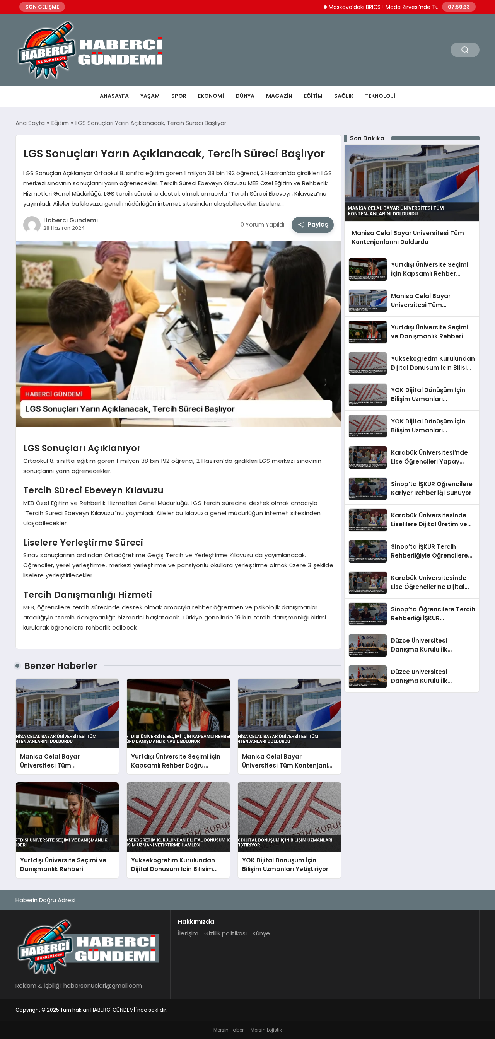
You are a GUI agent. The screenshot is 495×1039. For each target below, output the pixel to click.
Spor (178, 96)
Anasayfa (114, 96)
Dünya (245, 96)
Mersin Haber (228, 1030)
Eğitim (313, 96)
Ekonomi (211, 96)
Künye (261, 933)
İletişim (188, 933)
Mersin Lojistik (266, 1030)
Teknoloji (380, 96)
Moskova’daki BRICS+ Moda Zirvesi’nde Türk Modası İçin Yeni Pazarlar (395, 7)
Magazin (279, 96)
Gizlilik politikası (225, 933)
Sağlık (343, 96)
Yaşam (150, 96)
